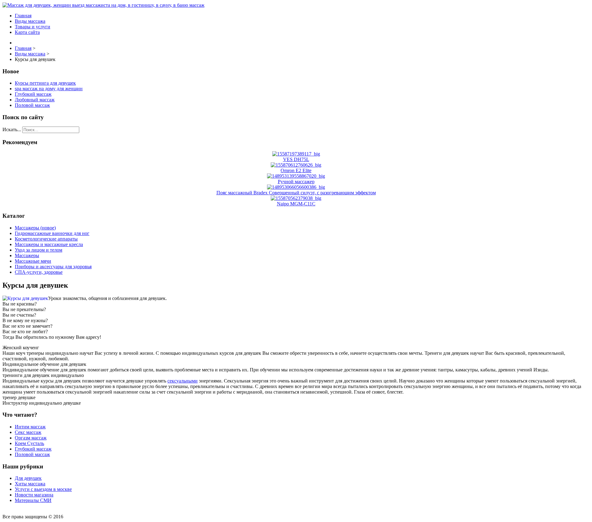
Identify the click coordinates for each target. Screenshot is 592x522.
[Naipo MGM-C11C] (296, 198)
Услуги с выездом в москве (43, 489)
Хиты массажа (30, 483)
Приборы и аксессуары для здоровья (53, 266)
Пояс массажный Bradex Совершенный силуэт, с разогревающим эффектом (296, 192)
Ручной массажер (296, 181)
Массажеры (27, 255)
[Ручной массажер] (296, 176)
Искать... (11, 129)
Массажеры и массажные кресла (49, 244)
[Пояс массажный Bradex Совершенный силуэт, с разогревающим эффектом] (296, 187)
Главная (23, 15)
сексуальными (182, 380)
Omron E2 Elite (296, 170)
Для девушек (28, 478)
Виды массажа (30, 21)
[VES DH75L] (296, 153)
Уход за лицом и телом (38, 250)
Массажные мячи (33, 261)
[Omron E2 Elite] (296, 165)
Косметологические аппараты (46, 238)
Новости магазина (34, 494)
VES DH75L (296, 159)
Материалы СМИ (33, 500)
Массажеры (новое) (35, 227)
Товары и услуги (32, 26)
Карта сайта (27, 32)
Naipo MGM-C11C (296, 203)
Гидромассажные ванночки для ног (52, 233)
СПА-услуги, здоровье (39, 272)
